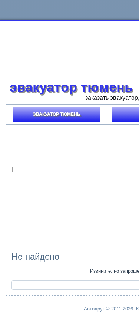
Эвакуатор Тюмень (56, 114)
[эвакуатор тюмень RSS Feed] (21, 311)
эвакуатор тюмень (71, 87)
